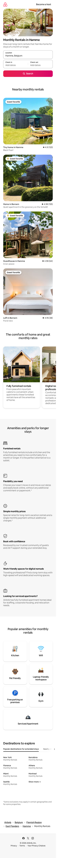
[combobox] (28, 55)
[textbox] (15, 65)
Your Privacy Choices (36, 845)
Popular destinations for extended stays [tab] (21, 749)
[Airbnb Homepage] (5, 4)
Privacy (14, 845)
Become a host (43, 4)
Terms (22, 845)
